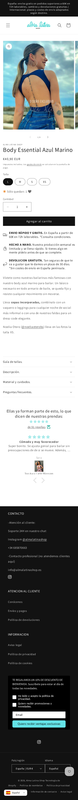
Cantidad (8, 199)
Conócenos (15, 602)
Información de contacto (44, 791)
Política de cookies (20, 663)
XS (44, 182)
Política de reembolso (31, 785)
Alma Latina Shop (35, 780)
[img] (39, 421)
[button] (8, 25)
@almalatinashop (35, 539)
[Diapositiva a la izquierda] (30, 137)
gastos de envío (34, 164)
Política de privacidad (22, 654)
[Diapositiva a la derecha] (47, 137)
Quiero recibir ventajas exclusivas (39, 724)
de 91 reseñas (37, 427)
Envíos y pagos (17, 611)
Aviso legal (15, 645)
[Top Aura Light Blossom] (39, 466)
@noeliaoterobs (32, 327)
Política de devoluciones (24, 620)
